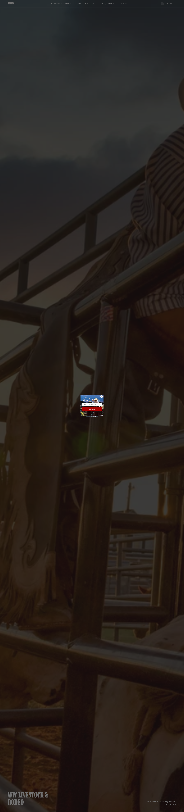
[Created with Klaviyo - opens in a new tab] (92, 416)
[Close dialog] (101, 396)
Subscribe (92, 409)
